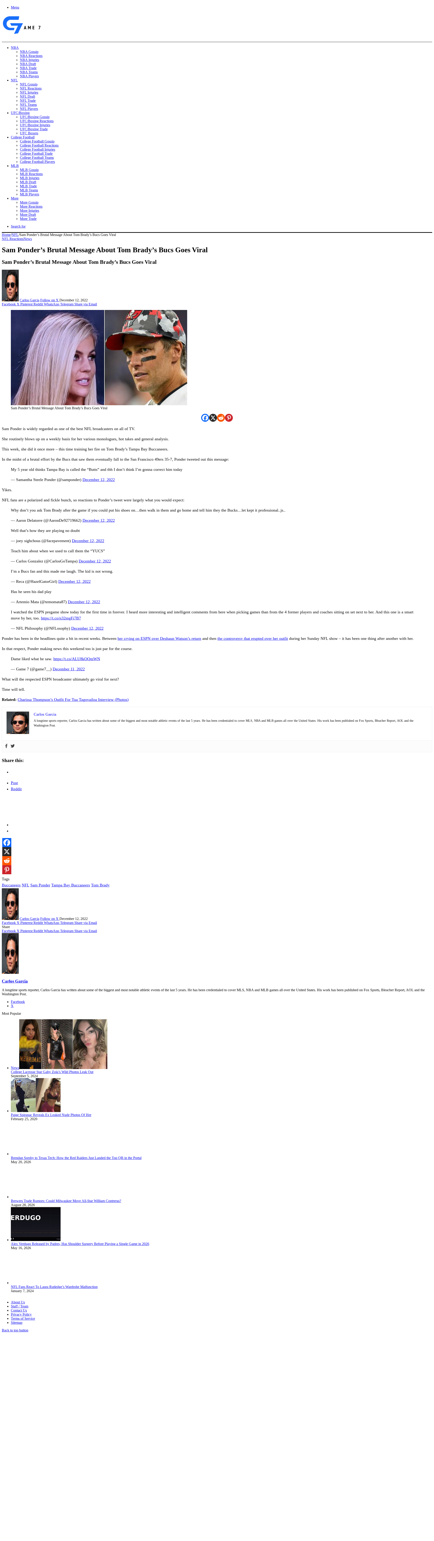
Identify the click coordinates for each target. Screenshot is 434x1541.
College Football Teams (37, 158)
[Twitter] (13, 746)
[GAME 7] (21, 34)
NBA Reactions (31, 56)
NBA (15, 48)
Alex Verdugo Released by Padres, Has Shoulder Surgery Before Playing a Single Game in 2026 (80, 1244)
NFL (14, 80)
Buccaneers (11, 885)
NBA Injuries (29, 60)
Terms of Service (23, 1318)
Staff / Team (19, 1306)
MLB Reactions (31, 174)
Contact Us (19, 1310)
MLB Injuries (29, 178)
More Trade (28, 219)
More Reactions (31, 206)
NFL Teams (28, 105)
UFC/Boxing (20, 113)
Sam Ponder (40, 885)
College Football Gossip (37, 141)
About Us (18, 1302)
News (28, 239)
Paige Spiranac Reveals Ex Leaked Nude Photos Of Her (51, 1115)
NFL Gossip (29, 84)
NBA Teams (29, 72)
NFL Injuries (29, 92)
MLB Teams (29, 190)
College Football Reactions (39, 145)
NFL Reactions (31, 88)
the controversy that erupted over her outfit (252, 638)
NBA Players (29, 76)
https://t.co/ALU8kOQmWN (76, 659)
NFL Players (29, 109)
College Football (23, 137)
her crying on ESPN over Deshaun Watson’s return (159, 638)
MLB (15, 166)
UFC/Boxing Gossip (35, 117)
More (15, 198)
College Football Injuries (37, 149)
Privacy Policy (21, 1314)
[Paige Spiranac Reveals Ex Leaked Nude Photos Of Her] (36, 1111)
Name (30, 1492)
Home (6, 235)
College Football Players (37, 162)
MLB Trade (28, 186)
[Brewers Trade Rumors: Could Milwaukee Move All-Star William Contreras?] (36, 1197)
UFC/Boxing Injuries (35, 125)
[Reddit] (221, 418)
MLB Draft (28, 182)
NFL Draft (27, 96)
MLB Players (29, 194)
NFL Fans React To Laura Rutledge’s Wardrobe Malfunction (54, 1287)
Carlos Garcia (29, 300)
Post (14, 783)
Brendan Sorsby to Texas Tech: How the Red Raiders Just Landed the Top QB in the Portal (76, 1158)
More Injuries (29, 210)
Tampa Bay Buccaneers (70, 885)
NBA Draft (28, 64)
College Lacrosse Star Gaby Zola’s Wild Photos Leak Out (52, 1072)
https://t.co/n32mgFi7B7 (61, 618)
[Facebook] (205, 418)
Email (61, 1492)
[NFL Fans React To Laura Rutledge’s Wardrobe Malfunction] (36, 1283)
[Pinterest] (229, 418)
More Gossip (29, 202)
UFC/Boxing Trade (34, 129)
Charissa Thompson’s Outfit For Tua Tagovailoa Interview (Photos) (73, 699)
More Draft (28, 215)
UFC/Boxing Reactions (37, 121)
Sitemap (16, 1322)
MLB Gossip (29, 170)
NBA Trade (28, 68)
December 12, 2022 (99, 479)
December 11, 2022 (69, 669)
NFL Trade (28, 100)
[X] (213, 418)
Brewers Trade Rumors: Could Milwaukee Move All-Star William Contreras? (66, 1201)
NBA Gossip (29, 52)
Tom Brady (100, 885)
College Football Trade (36, 153)
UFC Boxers (29, 133)
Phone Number (100, 1492)
